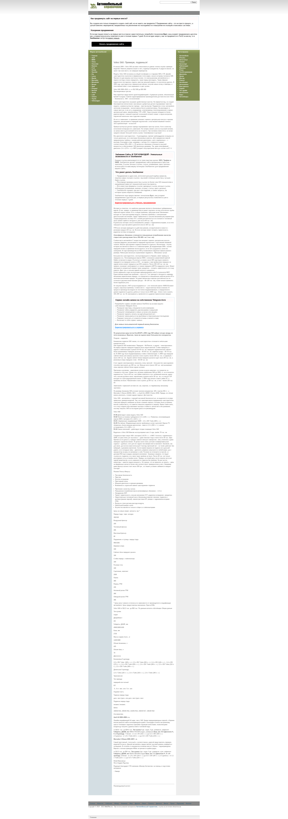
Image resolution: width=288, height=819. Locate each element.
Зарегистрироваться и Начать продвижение (135, 203)
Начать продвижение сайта (111, 44)
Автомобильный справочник (147, 807)
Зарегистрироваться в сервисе (129, 327)
